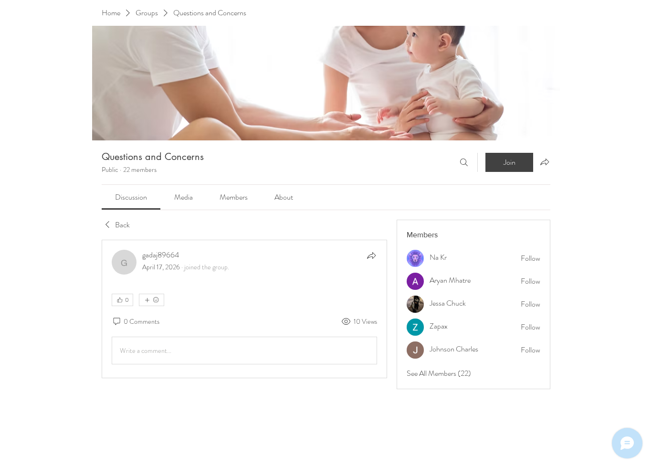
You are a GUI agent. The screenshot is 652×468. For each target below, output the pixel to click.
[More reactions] (151, 300)
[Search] (464, 162)
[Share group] (544, 162)
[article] (244, 309)
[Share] (371, 255)
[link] (131, 196)
